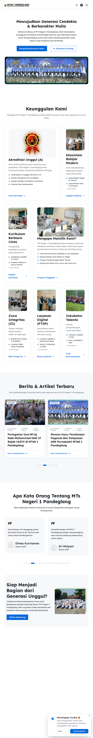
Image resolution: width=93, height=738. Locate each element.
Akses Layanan (44, 356)
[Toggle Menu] (87, 5)
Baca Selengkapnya (16, 453)
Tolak (59, 731)
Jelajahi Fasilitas (74, 196)
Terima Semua (79, 731)
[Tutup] (89, 715)
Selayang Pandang (64, 48)
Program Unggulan (46, 277)
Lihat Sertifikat (16, 196)
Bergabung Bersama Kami (32, 48)
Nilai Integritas (16, 356)
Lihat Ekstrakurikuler (73, 355)
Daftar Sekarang (17, 617)
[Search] (77, 5)
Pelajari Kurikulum (13, 276)
